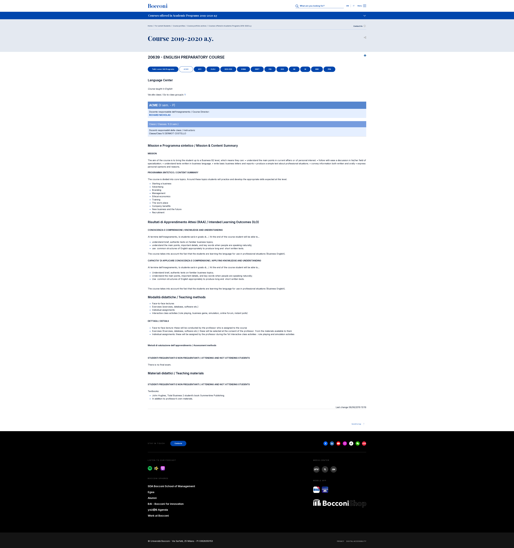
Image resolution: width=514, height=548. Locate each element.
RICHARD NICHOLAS (160, 115)
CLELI (213, 69)
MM (317, 69)
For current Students (163, 26)
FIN (270, 69)
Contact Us (357, 26)
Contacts (178, 443)
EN (347, 6)
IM (294, 69)
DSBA (243, 69)
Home (150, 26)
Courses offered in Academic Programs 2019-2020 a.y (230, 26)
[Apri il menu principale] (364, 6)
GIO (282, 69)
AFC (199, 69)
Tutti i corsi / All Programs (163, 69)
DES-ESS (228, 69)
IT (354, 6)
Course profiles (179, 26)
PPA (329, 69)
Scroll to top (356, 424)
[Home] (158, 6)
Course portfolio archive (196, 26)
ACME (186, 69)
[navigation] (257, 15)
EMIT (257, 69)
